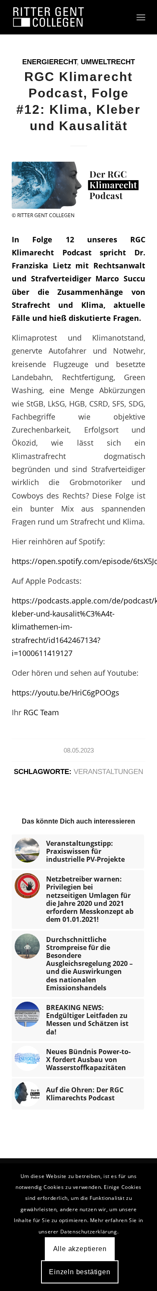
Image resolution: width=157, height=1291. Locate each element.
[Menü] (140, 17)
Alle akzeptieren (80, 1248)
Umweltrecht (108, 62)
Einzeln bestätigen (79, 1271)
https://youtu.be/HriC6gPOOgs (65, 692)
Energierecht (49, 62)
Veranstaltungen (108, 772)
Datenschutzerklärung (88, 1231)
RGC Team (41, 712)
